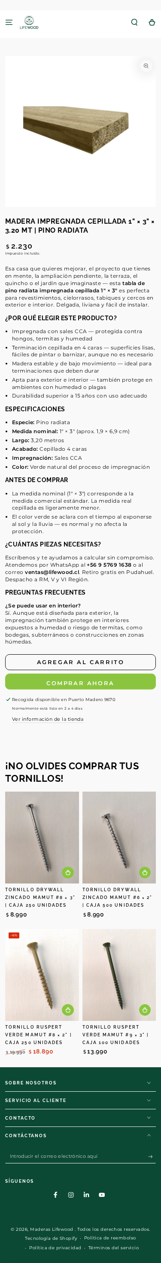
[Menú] (9, 22)
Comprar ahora (80, 683)
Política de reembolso (110, 1238)
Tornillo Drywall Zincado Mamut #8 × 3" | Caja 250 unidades (40, 897)
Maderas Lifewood (52, 1229)
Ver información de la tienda (47, 719)
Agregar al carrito (81, 662)
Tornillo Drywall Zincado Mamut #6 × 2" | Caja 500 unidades (117, 897)
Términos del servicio (113, 1247)
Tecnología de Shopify (51, 1238)
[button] (134, 22)
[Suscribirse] (152, 1156)
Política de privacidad (55, 1247)
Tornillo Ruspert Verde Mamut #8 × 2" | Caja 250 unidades (38, 1034)
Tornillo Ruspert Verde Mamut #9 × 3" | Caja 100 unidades (115, 1034)
